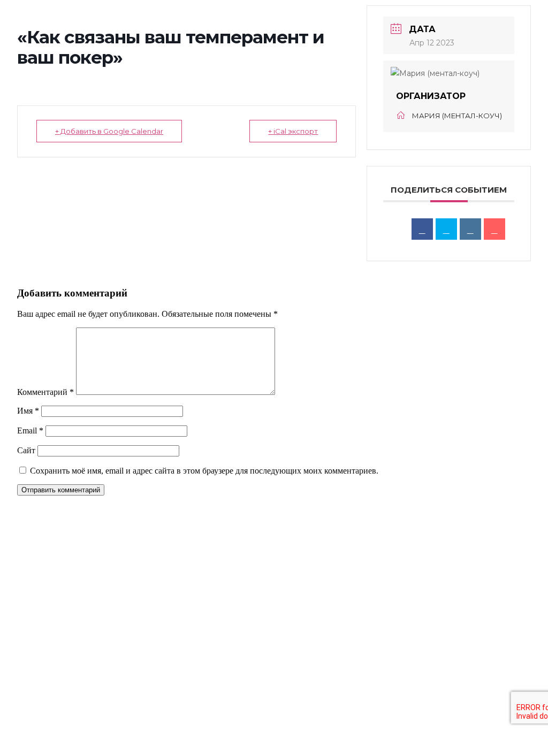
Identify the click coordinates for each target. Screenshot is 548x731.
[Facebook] (422, 229)
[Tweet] (446, 229)
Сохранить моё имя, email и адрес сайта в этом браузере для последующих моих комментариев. (204, 470)
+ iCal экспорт (293, 131)
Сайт (26, 450)
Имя (28, 410)
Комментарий (45, 392)
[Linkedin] (470, 229)
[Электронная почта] (494, 229)
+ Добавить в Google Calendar (109, 131)
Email (30, 430)
